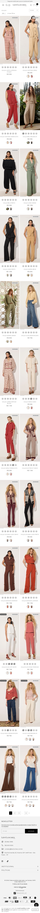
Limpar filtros (11, 13)
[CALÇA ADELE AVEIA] (28, 407)
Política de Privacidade (20, 884)
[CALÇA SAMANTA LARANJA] (7, 606)
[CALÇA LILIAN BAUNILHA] (26, 739)
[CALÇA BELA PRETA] (31, 142)
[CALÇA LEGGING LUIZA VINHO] (10, 540)
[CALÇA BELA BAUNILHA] (28, 142)
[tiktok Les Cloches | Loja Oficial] (9, 861)
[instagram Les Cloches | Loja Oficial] (3, 861)
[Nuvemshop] (20, 888)
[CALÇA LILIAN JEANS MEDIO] (29, 739)
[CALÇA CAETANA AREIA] (28, 76)
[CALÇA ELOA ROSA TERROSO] (10, 672)
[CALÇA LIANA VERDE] (28, 208)
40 (10, 67)
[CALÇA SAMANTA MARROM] (10, 606)
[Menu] (3, 5)
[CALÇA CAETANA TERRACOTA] (31, 76)
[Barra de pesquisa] (6, 5)
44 (16, 67)
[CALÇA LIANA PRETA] (31, 208)
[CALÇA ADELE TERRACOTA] (31, 407)
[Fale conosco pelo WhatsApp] (36, 905)
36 (5, 67)
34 (2, 67)
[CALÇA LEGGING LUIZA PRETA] (7, 540)
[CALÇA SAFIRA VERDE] (28, 275)
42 (13, 67)
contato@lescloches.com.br (14, 849)
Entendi (35, 909)
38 (3, 13)
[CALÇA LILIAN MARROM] (33, 739)
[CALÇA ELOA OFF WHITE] (7, 672)
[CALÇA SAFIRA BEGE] (31, 275)
